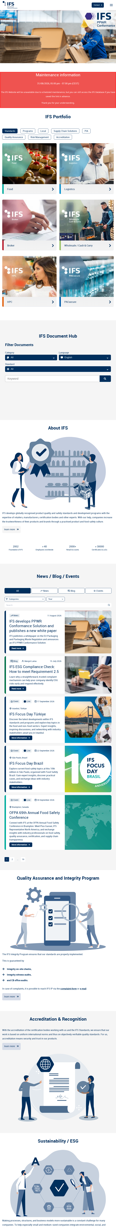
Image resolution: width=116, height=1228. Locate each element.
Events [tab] (99, 590)
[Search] (105, 378)
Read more (16, 648)
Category (9, 352)
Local (43, 131)
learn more (9, 529)
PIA (86, 131)
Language (64, 352)
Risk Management (40, 137)
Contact (97, 5)
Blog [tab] (73, 590)
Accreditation (63, 137)
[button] (4, 36)
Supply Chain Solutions (65, 131)
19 (23, 859)
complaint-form (68, 989)
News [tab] (46, 590)
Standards (10, 131)
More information (19, 738)
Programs (28, 131)
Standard (9, 364)
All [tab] (17, 590)
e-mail (83, 989)
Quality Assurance (14, 137)
